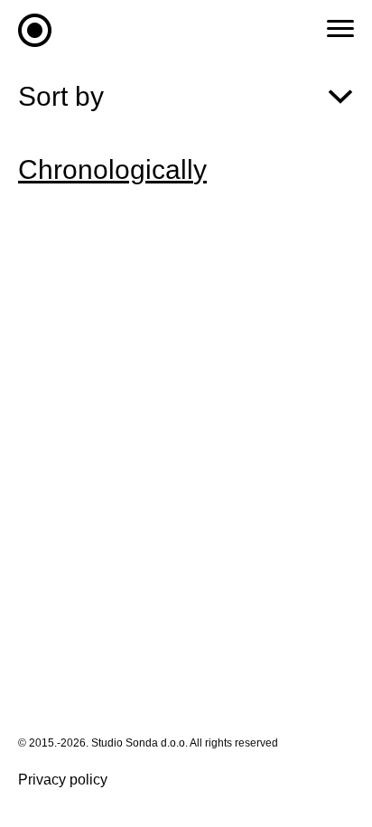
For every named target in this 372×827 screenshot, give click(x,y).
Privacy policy (62, 779)
